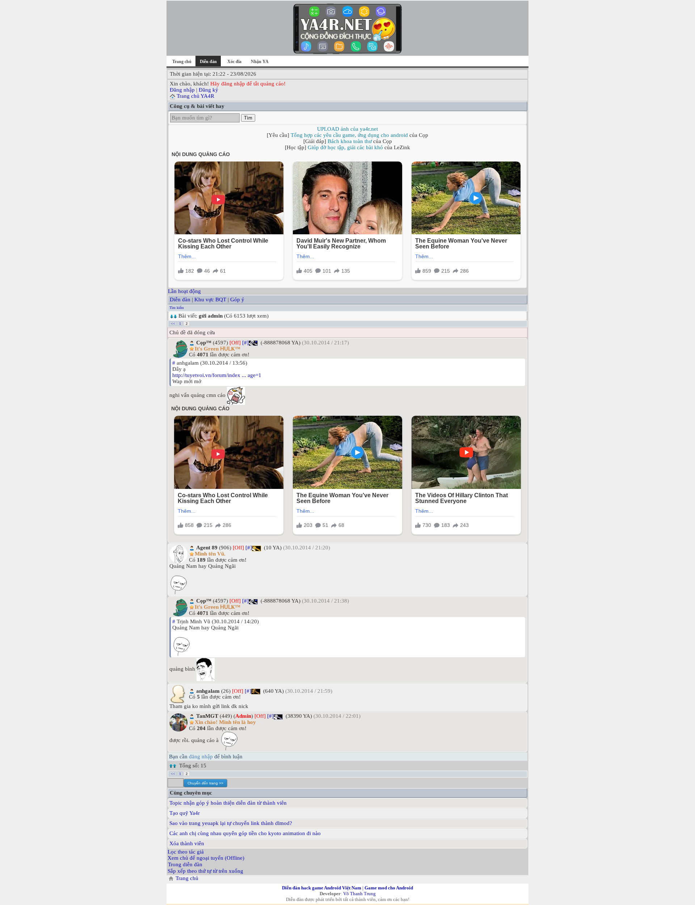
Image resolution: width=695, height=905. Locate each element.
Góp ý (237, 299)
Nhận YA (260, 61)
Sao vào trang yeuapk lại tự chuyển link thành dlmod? (230, 823)
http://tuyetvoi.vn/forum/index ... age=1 (216, 375)
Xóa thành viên (186, 843)
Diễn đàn (180, 299)
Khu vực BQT (210, 299)
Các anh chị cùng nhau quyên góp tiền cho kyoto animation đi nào (245, 833)
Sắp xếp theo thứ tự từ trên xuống (205, 871)
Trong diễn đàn (185, 864)
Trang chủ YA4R (195, 96)
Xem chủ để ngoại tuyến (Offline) (206, 858)
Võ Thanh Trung (359, 893)
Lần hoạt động (184, 291)
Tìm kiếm (176, 308)
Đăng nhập (182, 90)
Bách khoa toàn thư (350, 141)
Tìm (248, 118)
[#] (245, 342)
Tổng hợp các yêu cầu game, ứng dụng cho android (349, 135)
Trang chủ (181, 61)
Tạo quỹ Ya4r (184, 813)
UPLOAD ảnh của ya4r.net (347, 129)
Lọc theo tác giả (186, 852)
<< (173, 324)
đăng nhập (201, 756)
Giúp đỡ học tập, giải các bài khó (345, 147)
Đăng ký (208, 90)
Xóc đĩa (234, 61)
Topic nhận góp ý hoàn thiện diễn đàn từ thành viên (228, 803)
